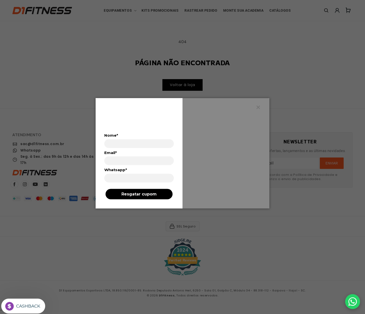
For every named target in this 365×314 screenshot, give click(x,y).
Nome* (111, 135)
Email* (110, 152)
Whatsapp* (115, 170)
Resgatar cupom (139, 193)
